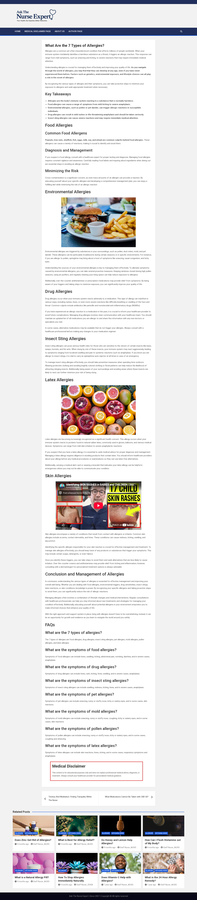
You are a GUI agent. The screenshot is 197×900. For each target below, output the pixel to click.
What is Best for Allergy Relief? (76, 840)
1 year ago (108, 885)
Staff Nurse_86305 (41, 844)
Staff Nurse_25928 (85, 885)
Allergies (19, 833)
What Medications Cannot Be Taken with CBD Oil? (126, 797)
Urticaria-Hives (31, 833)
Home (18, 31)
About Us (59, 31)
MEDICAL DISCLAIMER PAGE (38, 31)
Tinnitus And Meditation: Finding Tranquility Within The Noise (70, 798)
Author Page (75, 31)
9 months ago (23, 844)
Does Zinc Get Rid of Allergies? (33, 840)
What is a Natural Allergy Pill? (32, 877)
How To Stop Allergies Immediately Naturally (71, 879)
